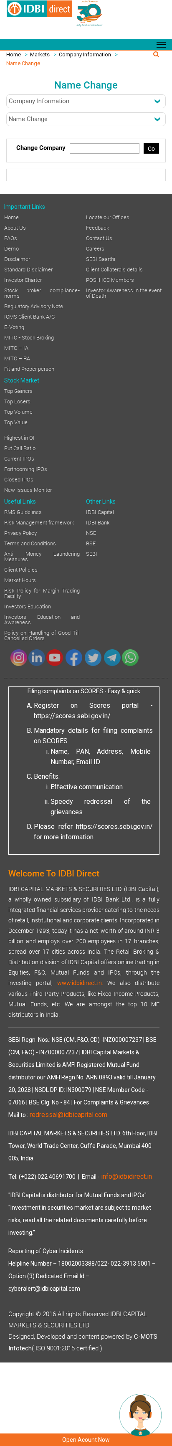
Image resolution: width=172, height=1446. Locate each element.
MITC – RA (17, 358)
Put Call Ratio (19, 447)
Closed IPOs (18, 479)
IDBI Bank (97, 522)
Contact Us (99, 237)
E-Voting (14, 326)
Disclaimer (17, 258)
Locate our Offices (107, 216)
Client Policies (21, 569)
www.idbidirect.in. (80, 983)
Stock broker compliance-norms (42, 292)
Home (13, 54)
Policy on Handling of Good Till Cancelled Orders (42, 635)
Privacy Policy (20, 532)
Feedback (97, 227)
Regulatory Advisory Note (33, 305)
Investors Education (27, 606)
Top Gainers (18, 390)
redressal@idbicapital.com (68, 1115)
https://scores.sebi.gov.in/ (72, 716)
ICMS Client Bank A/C (29, 316)
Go (151, 148)
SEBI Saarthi (100, 258)
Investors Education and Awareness (42, 619)
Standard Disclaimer (28, 269)
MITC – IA (16, 347)
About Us (15, 227)
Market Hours (20, 579)
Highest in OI (19, 437)
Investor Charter (23, 279)
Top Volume (18, 411)
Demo (11, 248)
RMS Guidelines (23, 511)
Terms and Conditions (30, 542)
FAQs (10, 237)
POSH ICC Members (110, 279)
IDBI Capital (100, 511)
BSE (91, 542)
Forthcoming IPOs (25, 468)
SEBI (91, 553)
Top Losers (17, 401)
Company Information (85, 54)
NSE (91, 532)
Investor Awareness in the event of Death (124, 292)
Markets (40, 54)
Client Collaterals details (114, 269)
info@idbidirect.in (126, 1176)
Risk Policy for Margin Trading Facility (42, 593)
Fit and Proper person (29, 368)
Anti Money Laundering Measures (42, 556)
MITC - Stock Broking (29, 337)
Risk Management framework (39, 522)
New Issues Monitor (28, 489)
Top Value (16, 421)
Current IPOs (19, 458)
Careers (95, 248)
